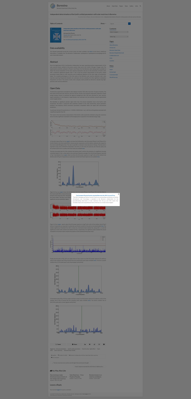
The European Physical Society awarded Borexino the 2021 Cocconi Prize (95, 195)
